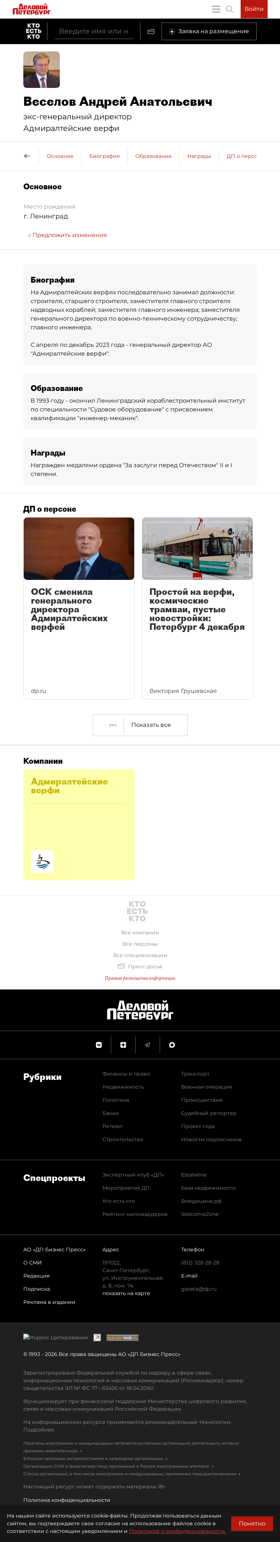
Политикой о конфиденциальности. (177, 1531)
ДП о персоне (245, 156)
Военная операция (206, 1087)
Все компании (140, 932)
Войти (254, 8)
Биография (104, 156)
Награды (199, 156)
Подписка (36, 1289)
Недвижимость (123, 1087)
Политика (115, 1100)
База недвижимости (208, 1188)
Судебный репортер (209, 1113)
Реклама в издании (49, 1302)
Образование (153, 156)
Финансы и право (126, 1073)
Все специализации (140, 955)
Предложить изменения (69, 235)
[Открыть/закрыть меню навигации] (216, 9)
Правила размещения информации (140, 978)
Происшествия (201, 1100)
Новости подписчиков (211, 1139)
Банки (110, 1113)
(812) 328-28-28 (200, 1262)
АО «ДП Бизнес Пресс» (54, 1249)
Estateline (193, 1174)
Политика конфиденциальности (66, 1500)
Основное (60, 156)
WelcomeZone (199, 1214)
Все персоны (140, 944)
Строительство (122, 1139)
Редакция (36, 1275)
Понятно (252, 1523)
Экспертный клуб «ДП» (133, 1174)
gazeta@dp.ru (199, 1289)
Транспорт (195, 1073)
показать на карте (126, 1293)
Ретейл (112, 1126)
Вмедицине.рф (201, 1201)
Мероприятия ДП (126, 1188)
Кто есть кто (118, 1201)
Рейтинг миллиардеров (135, 1214)
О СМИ (32, 1262)
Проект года (198, 1126)
